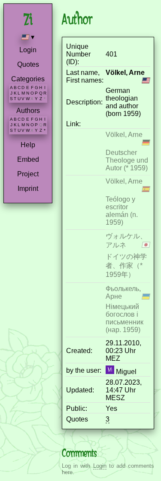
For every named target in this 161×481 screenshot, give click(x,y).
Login (27, 49)
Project (28, 174)
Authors (28, 110)
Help (28, 144)
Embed (28, 159)
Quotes (28, 64)
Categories (28, 79)
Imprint (28, 188)
